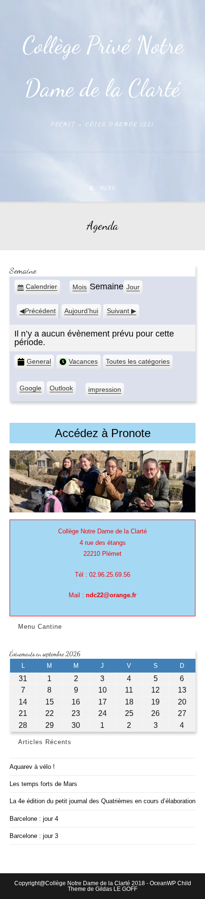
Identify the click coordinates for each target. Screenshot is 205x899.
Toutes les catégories (138, 361)
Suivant (118, 311)
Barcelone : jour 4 (34, 818)
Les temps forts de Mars (43, 783)
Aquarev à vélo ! (32, 766)
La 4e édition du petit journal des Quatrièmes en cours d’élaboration (102, 801)
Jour (133, 287)
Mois (79, 287)
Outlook (61, 390)
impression (104, 391)
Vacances (83, 361)
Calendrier (41, 289)
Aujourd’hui (81, 311)
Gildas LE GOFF (116, 889)
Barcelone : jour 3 (34, 835)
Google (30, 390)
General (39, 361)
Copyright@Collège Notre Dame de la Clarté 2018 (79, 883)
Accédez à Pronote (103, 433)
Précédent (40, 311)
